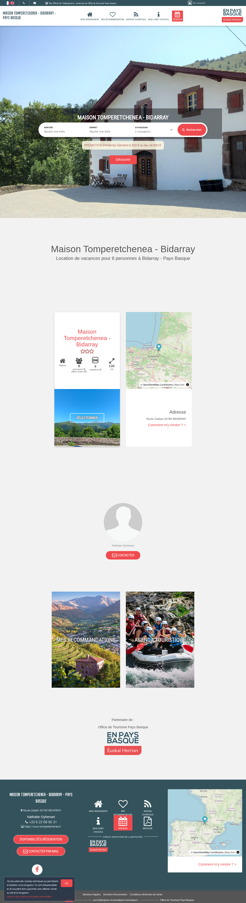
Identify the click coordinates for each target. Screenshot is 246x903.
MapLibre (179, 384)
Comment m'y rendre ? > (167, 425)
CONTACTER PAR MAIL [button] (43, 851)
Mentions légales (92, 894)
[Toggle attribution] (187, 384)
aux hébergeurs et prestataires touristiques (115, 900)
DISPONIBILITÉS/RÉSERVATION (41, 839)
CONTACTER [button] (125, 555)
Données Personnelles (115, 894)
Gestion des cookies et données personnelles (29, 896)
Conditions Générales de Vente (146, 894)
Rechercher (194, 129)
